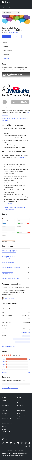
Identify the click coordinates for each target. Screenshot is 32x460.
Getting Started (6, 118)
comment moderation (19, 339)
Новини (4, 400)
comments (27, 339)
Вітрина (19, 397)
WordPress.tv (6, 419)
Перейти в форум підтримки (10, 388)
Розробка (6, 54)
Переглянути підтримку (19, 308)
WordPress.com (7, 424)
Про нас (4, 397)
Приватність (5, 405)
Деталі (5, 42)
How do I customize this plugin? (11, 267)
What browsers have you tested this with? (8, 272)
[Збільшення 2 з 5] (28, 218)
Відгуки (5, 46)
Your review (5, 372)
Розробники (5, 416)
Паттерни (20, 405)
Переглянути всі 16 (25, 332)
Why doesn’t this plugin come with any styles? (8, 257)
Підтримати (21, 416)
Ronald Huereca (13, 32)
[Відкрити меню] (29, 2)
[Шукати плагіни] (18, 12)
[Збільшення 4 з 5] (28, 227)
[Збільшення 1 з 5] (13, 218)
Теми (18, 400)
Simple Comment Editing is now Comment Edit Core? (9, 251)
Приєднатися (21, 410)
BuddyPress (6, 432)
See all (28, 372)
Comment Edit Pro (21, 157)
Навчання (4, 410)
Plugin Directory (6, 7)
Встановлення (7, 50)
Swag (19, 419)
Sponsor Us (15, 118)
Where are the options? (8, 262)
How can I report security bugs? (11, 278)
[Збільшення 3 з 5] (13, 227)
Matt (4, 426)
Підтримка (6, 58)
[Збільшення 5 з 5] (13, 237)
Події (18, 413)
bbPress (5, 429)
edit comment (18, 342)
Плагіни (19, 403)
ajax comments (26, 335)
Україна (7, 439)
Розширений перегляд (8, 346)
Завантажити (6, 36)
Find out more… (8, 203)
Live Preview (17, 36)
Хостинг (4, 403)
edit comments (26, 342)
